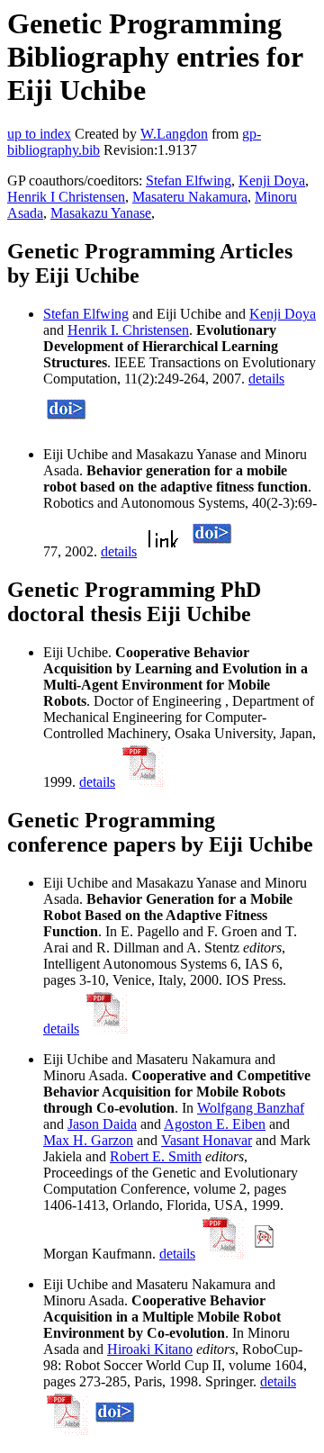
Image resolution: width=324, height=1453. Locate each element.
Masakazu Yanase (100, 213)
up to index (39, 133)
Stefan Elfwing (188, 180)
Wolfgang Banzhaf (250, 1107)
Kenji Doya (271, 180)
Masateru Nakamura (190, 196)
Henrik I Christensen (66, 196)
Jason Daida (102, 1124)
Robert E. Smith (156, 1156)
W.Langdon (174, 133)
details (266, 378)
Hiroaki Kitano (150, 1349)
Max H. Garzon (88, 1140)
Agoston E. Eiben (215, 1124)
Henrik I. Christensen (128, 330)
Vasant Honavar (206, 1140)
